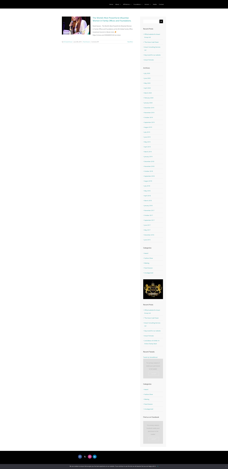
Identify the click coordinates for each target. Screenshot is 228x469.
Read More (130, 42)
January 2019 (148, 156)
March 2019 (148, 152)
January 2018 (148, 205)
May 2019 (147, 142)
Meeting (146, 263)
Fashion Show (148, 258)
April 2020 (147, 88)
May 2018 (147, 191)
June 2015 (147, 240)
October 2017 (148, 215)
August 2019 (148, 127)
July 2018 (147, 186)
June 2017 (147, 225)
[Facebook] (80, 457)
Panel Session (86, 42)
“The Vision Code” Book (151, 42)
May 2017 (147, 230)
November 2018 (149, 166)
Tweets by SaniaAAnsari (150, 357)
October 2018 (148, 171)
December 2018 (149, 161)
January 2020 (148, 103)
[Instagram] (90, 457)
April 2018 (147, 196)
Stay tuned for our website (152, 55)
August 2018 (148, 181)
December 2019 (149, 108)
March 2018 (148, 200)
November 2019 (149, 112)
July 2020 (147, 73)
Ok (157, 466)
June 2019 (147, 137)
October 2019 (148, 117)
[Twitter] (85, 457)
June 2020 (147, 78)
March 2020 (148, 93)
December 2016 (149, 235)
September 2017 (149, 220)
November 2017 (149, 210)
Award (146, 253)
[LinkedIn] (95, 457)
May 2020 (147, 83)
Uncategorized (148, 273)
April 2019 (147, 147)
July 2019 (147, 132)
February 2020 (148, 98)
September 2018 (149, 176)
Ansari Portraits (149, 60)
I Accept (153, 374)
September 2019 (149, 122)
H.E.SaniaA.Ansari (67, 42)
